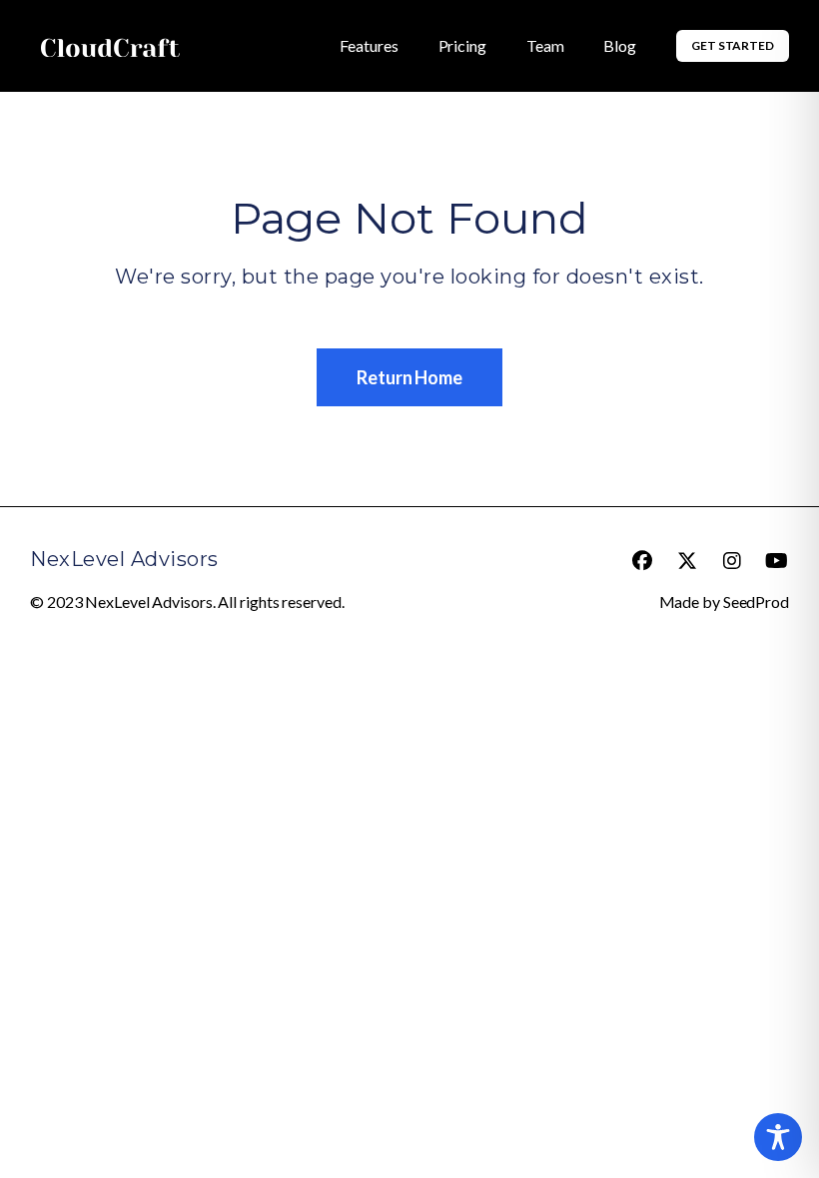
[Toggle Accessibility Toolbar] (778, 1137)
